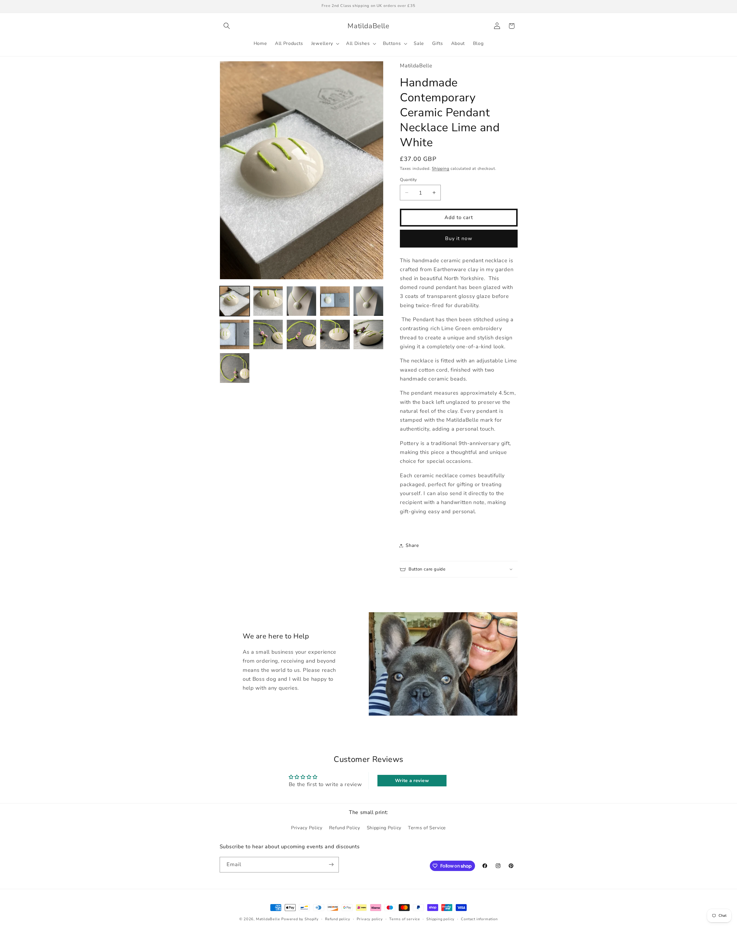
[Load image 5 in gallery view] (368, 301)
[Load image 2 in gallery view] (268, 301)
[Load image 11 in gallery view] (235, 368)
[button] (227, 26)
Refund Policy (344, 828)
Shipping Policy (384, 828)
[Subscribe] (331, 864)
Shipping (440, 168)
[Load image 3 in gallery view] (301, 301)
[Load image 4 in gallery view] (335, 301)
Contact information (479, 918)
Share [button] (412, 545)
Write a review (412, 780)
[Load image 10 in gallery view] (368, 335)
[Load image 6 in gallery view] (235, 335)
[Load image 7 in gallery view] (268, 335)
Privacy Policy (306, 828)
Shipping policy (440, 918)
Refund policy (337, 918)
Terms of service (404, 918)
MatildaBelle (268, 918)
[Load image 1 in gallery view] (235, 301)
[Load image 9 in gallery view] (335, 335)
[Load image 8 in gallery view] (301, 335)
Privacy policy (370, 918)
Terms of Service (427, 828)
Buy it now (459, 238)
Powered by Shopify (300, 918)
